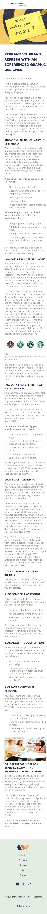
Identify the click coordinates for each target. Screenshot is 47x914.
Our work (23, 860)
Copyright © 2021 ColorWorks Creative (23, 896)
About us (23, 855)
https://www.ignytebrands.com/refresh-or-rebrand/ (25, 358)
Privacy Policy (23, 906)
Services (23, 865)
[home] (17, 4)
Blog (23, 870)
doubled (23, 528)
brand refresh (19, 148)
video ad (17, 520)
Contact (23, 875)
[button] (35, 4)
